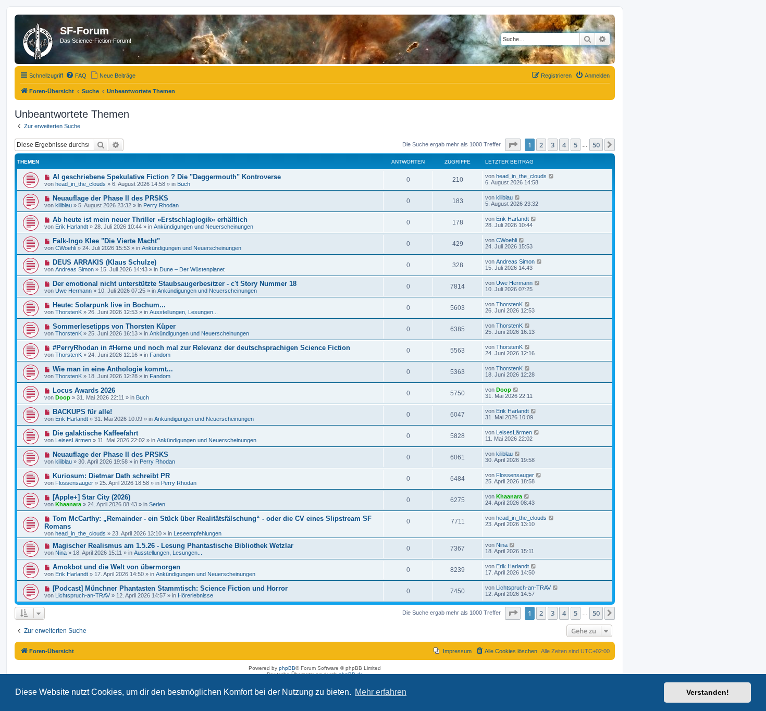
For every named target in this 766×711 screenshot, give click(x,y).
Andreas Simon (74, 269)
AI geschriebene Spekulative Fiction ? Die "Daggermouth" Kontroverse (167, 177)
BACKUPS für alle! (82, 412)
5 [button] (575, 144)
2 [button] (541, 144)
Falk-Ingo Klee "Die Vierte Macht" (106, 241)
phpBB (287, 668)
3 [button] (552, 144)
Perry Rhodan (161, 205)
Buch (183, 184)
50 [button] (596, 144)
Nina (61, 553)
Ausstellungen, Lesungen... (184, 312)
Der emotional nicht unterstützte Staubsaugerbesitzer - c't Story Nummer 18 (174, 284)
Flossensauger (74, 483)
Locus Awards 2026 (84, 390)
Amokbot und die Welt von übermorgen (116, 567)
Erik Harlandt (71, 226)
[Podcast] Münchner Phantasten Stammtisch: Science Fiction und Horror (170, 588)
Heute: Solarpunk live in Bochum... (109, 305)
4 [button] (564, 144)
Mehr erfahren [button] (380, 692)
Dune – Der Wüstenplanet (192, 269)
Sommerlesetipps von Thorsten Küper (114, 326)
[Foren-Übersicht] (38, 39)
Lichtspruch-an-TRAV (82, 595)
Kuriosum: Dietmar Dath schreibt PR (111, 476)
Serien (157, 504)
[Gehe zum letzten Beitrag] (551, 176)
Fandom (160, 355)
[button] (513, 145)
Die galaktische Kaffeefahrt (95, 433)
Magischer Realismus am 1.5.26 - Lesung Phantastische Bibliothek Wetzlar (173, 546)
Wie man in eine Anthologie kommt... (113, 369)
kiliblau (63, 205)
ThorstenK (68, 312)
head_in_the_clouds (80, 184)
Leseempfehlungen (197, 533)
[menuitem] (76, 75)
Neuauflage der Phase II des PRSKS (110, 198)
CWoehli (65, 248)
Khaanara (68, 504)
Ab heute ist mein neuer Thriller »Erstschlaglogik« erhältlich (150, 219)
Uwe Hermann (73, 291)
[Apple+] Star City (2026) (91, 497)
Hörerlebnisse (195, 595)
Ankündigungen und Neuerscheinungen (203, 226)
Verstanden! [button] (707, 692)
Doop (62, 397)
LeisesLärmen (73, 440)
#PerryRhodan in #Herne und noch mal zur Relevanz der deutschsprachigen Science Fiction (201, 348)
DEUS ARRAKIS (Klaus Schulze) (104, 262)
